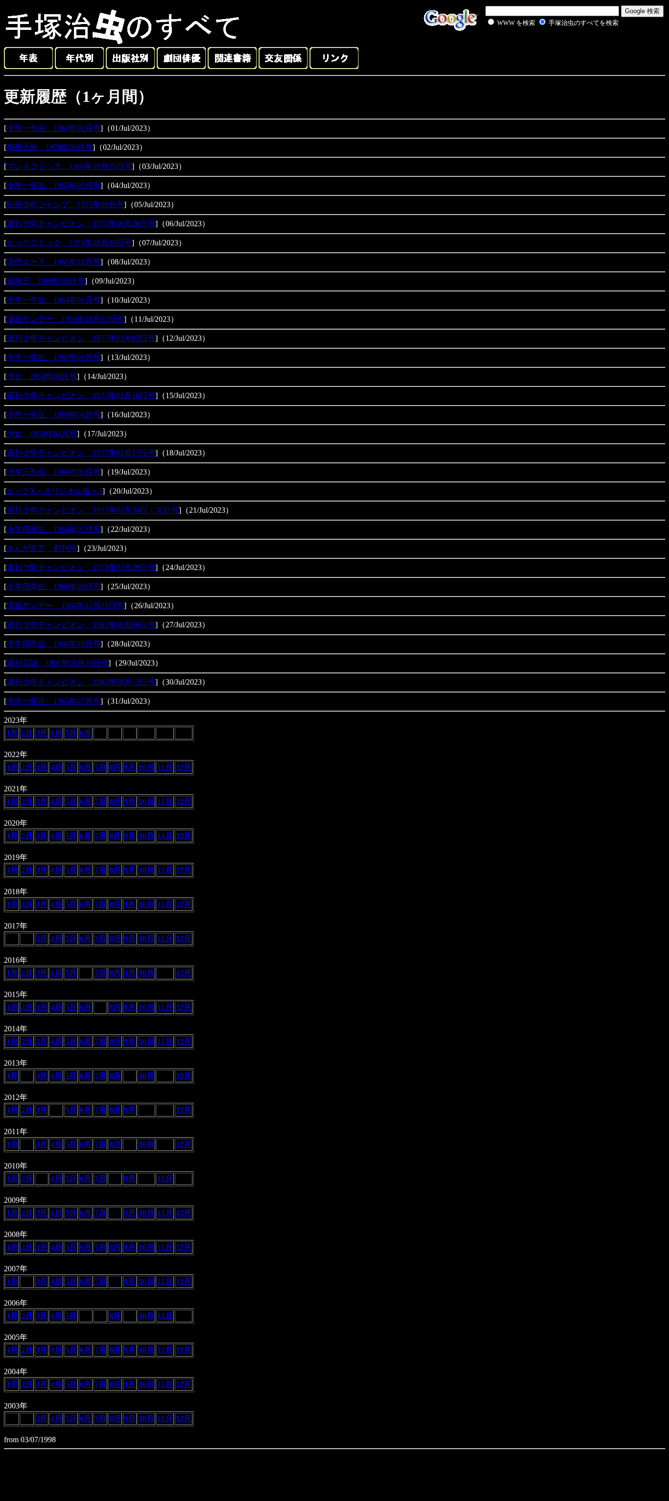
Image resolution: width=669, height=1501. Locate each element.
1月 (12, 733)
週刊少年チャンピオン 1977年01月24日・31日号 (92, 510)
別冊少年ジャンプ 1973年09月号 (65, 204)
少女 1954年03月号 (41, 376)
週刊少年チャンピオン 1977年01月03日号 (80, 338)
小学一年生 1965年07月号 (53, 701)
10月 (146, 767)
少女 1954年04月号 (41, 433)
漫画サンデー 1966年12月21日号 (65, 605)
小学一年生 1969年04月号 (53, 414)
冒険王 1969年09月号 (45, 281)
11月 (165, 767)
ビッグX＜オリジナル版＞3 (54, 491)
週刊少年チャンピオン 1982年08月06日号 (80, 624)
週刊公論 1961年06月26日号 (57, 663)
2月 (27, 733)
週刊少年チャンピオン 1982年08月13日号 (80, 682)
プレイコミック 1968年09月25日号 (69, 166)
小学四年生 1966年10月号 (53, 644)
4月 (56, 733)
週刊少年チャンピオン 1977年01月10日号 (80, 395)
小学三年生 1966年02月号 (53, 472)
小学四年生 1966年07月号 (53, 529)
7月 (100, 767)
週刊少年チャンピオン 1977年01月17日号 (80, 453)
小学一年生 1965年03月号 (53, 185)
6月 (86, 733)
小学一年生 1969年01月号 (53, 357)
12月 (183, 767)
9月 (130, 767)
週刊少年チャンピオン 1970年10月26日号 (80, 223)
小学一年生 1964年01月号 (53, 300)
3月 (42, 733)
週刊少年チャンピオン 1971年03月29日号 (80, 567)
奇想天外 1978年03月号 (49, 147)
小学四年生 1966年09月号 (53, 586)
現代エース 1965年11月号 (53, 262)
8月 (115, 767)
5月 (71, 733)
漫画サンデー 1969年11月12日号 (65, 319)
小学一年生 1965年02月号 (53, 128)
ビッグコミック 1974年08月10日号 (69, 242)
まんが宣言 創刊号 (41, 548)
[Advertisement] (542, 51)
